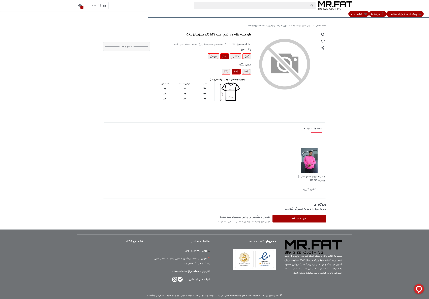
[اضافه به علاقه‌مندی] (323, 41)
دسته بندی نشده (182, 44)
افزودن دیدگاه (299, 218)
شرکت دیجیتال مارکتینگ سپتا (159, 295)
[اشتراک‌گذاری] (323, 48)
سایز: (248, 65)
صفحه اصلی (321, 25)
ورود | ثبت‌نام (99, 5)
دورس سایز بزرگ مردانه (301, 25)
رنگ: (248, 49)
